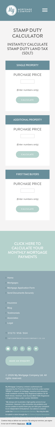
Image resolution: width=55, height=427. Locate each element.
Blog (9, 308)
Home (10, 277)
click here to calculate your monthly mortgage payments (27, 250)
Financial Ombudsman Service (24, 411)
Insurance (12, 302)
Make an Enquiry (19, 361)
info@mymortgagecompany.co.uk (26, 338)
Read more (21, 423)
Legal (10, 323)
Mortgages (12, 282)
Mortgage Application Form (21, 287)
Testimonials (13, 313)
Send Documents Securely (20, 293)
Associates (12, 318)
